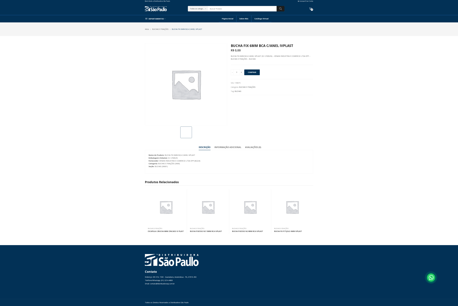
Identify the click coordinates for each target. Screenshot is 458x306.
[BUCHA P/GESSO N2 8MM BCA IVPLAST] (250, 207)
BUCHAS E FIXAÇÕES (247, 87)
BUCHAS (238, 91)
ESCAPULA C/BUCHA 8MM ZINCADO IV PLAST (166, 231)
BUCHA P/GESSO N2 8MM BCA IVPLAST (247, 231)
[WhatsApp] (431, 277)
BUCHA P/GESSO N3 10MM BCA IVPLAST (206, 231)
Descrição (205, 147)
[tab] (204, 147)
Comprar (252, 72)
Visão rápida (184, 191)
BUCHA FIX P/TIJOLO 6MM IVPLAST (288, 231)
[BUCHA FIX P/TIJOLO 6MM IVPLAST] (292, 207)
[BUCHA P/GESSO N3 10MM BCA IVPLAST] (208, 207)
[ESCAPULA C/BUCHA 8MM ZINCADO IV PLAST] (166, 207)
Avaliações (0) (253, 147)
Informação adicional (227, 147)
